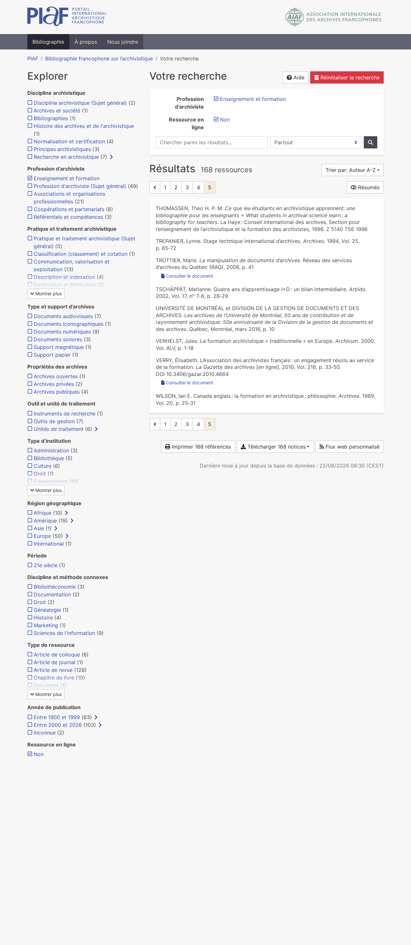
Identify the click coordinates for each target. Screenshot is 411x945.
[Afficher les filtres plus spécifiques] (111, 157)
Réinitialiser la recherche (349, 77)
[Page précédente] (154, 187)
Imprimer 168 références (200, 446)
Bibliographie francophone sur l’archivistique (99, 58)
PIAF (32, 58)
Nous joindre (122, 42)
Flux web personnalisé (352, 446)
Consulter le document (189, 276)
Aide (298, 77)
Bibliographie (48, 42)
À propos (85, 42)
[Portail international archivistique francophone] (67, 17)
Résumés (368, 187)
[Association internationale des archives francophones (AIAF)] (333, 17)
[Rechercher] (370, 142)
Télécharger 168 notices (276, 446)
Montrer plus (48, 293)
